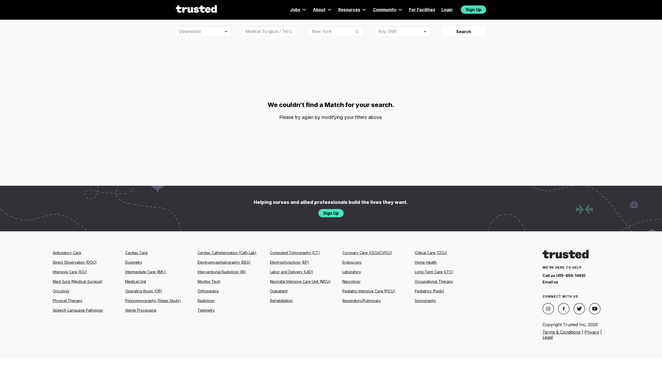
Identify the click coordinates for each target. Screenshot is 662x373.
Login (447, 9)
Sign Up (473, 9)
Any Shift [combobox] (387, 31)
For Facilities (422, 9)
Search (463, 31)
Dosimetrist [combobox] (190, 31)
